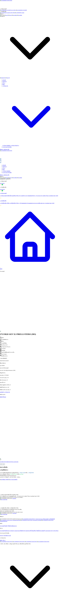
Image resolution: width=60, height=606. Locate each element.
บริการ (3, 82)
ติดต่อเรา (2, 149)
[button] (30, 159)
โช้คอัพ (9, 525)
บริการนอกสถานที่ (27, 530)
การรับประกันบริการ (15, 145)
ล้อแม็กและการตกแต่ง (9, 530)
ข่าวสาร (1, 535)
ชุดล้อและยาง (14, 525)
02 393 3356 (2, 189)
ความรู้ (9, 535)
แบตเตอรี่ (43, 530)
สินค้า (3, 84)
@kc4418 (14, 498)
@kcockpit (14, 513)
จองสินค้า (2, 392)
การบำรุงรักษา (55, 530)
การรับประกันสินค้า (6, 145)
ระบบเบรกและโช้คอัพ (18, 530)
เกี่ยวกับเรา (4, 81)
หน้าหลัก (4, 80)
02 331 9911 (2, 183)
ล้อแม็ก (6, 525)
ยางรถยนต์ (2, 525)
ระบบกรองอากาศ (48, 530)
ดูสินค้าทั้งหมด (3, 396)
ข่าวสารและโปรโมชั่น (6, 146)
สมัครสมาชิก (6, 149)
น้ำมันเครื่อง (33, 530)
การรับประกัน (7, 392)
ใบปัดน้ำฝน (38, 530)
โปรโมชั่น (6, 535)
